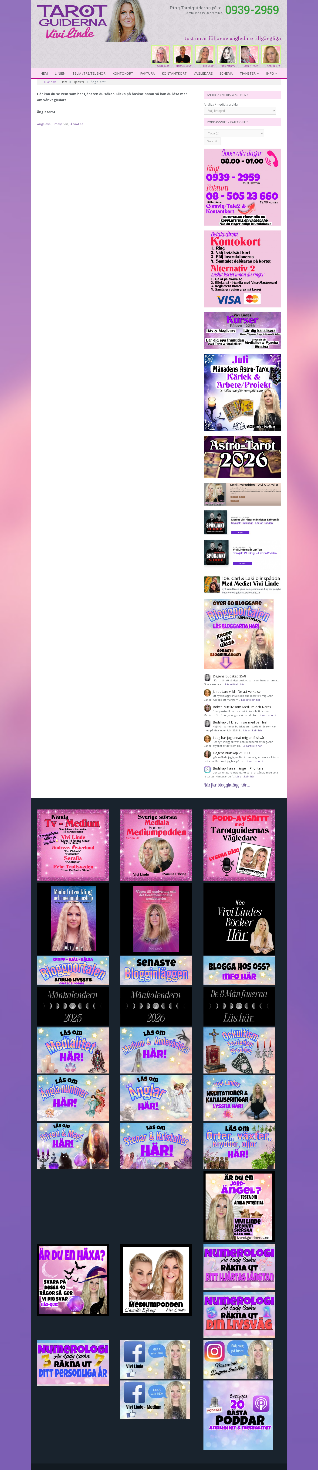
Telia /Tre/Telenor (88, 73)
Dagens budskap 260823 (231, 753)
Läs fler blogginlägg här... (227, 785)
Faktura (147, 73)
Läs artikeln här (234, 684)
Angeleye (44, 124)
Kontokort (122, 73)
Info (270, 73)
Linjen (60, 73)
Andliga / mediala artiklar (221, 104)
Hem (44, 73)
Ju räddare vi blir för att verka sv (236, 691)
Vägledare (203, 73)
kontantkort (174, 73)
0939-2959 (252, 9)
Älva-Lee (77, 124)
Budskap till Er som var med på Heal (240, 722)
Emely (57, 124)
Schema (226, 73)
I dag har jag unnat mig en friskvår (238, 737)
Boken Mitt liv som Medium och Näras (242, 707)
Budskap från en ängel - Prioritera (238, 768)
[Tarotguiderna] (93, 20)
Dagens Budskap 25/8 (229, 676)
